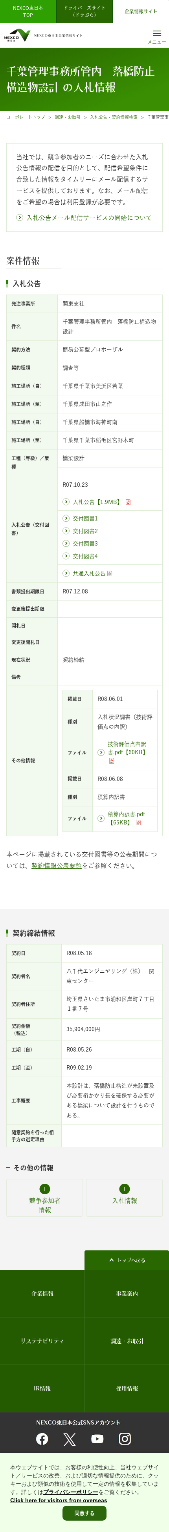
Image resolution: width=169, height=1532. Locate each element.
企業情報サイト (141, 11)
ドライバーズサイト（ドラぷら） (84, 11)
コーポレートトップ (25, 117)
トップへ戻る (131, 1260)
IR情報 (42, 1388)
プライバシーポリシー (70, 1492)
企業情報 (42, 1293)
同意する (84, 1513)
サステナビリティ (42, 1341)
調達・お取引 (68, 117)
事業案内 (127, 1293)
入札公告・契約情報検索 (114, 117)
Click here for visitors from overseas (58, 1500)
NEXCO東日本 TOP (30, 11)
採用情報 (127, 1388)
